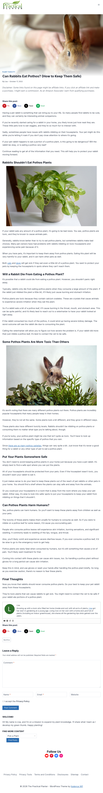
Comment (8, 663)
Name (7, 694)
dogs (18, 263)
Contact (84, 774)
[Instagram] (13, 621)
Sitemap (74, 774)
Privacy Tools (25, 774)
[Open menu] (99, 4)
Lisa (6, 81)
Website (75, 694)
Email (40, 694)
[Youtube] (4, 621)
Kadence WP (77, 786)
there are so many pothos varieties (24, 445)
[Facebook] (10, 621)
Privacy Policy (22, 701)
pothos (7, 640)
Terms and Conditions (44, 774)
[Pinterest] (7, 621)
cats (9, 263)
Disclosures (62, 774)
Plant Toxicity (8, 72)
